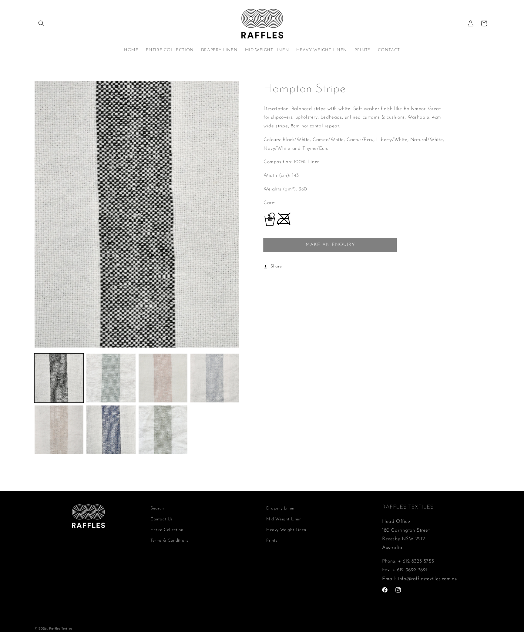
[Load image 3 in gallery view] (163, 378)
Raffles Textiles (60, 628)
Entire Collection (166, 530)
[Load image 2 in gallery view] (110, 378)
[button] (41, 23)
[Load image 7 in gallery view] (163, 429)
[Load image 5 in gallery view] (59, 429)
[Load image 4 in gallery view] (214, 378)
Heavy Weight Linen (286, 530)
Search (157, 508)
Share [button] (276, 266)
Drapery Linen (280, 508)
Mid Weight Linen (284, 519)
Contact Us (161, 519)
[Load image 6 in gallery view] (110, 429)
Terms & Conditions (169, 540)
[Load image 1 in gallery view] (59, 378)
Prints (271, 540)
